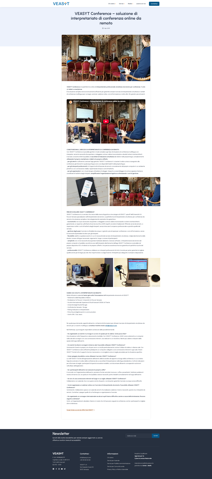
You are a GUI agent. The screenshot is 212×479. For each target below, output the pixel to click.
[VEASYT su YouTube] (62, 468)
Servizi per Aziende (113, 460)
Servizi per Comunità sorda (115, 466)
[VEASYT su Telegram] (65, 468)
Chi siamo (110, 457)
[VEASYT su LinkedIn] (53, 468)
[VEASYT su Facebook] (56, 468)
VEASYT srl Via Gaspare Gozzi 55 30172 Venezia (87, 467)
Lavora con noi (141, 3)
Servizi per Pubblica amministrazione (118, 463)
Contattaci (154, 4)
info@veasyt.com (111, 325)
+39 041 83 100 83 (85, 460)
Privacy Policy (111, 469)
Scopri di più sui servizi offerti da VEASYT (80, 410)
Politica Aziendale (122, 469)
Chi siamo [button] (111, 3)
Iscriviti (156, 435)
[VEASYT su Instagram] (59, 468)
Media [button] (130, 3)
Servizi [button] (121, 3)
